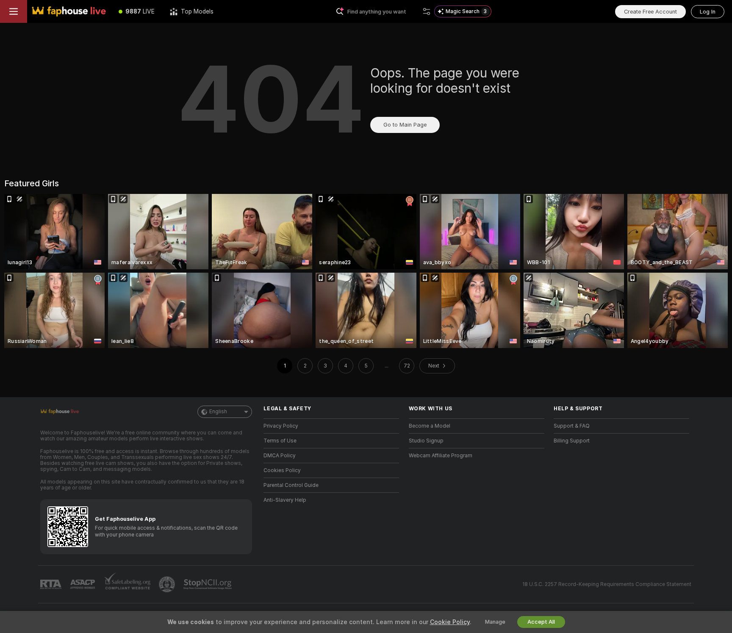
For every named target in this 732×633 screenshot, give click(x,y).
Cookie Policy (450, 622)
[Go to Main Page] (69, 11)
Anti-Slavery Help (284, 500)
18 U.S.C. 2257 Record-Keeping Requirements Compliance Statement (606, 584)
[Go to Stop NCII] (208, 584)
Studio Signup (426, 441)
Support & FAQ (572, 426)
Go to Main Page (405, 125)
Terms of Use (280, 441)
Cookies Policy (282, 470)
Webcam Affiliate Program (440, 456)
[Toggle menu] (13, 11)
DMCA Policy (279, 456)
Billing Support (572, 441)
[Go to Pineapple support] (168, 584)
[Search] (427, 11)
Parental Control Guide (291, 485)
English (218, 412)
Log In (707, 11)
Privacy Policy (280, 426)
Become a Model (429, 426)
